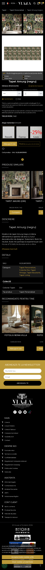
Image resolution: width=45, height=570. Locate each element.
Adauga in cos (9, 144)
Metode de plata (10, 514)
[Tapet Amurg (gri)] (16, 185)
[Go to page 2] (23, 30)
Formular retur (9, 450)
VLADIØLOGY (9, 436)
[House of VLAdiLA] (24, 3)
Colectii (7, 422)
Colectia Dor (24, 270)
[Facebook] (15, 412)
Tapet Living (24, 275)
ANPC (7, 493)
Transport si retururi (11, 517)
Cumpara (16, 212)
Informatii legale (10, 482)
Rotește (7, 76)
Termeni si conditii (11, 454)
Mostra (29, 144)
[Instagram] (20, 412)
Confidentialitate (10, 457)
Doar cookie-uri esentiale (22, 562)
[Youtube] (25, 412)
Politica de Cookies (11, 468)
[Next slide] (40, 193)
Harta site (8, 472)
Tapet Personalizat (17, 10)
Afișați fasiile (8, 78)
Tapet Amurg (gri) (16, 201)
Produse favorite (10, 510)
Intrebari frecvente (11, 489)
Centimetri (8, 99)
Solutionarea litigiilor (12, 496)
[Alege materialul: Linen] (36, 132)
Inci (19, 99)
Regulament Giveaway (12, 465)
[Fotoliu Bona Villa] (16, 319)
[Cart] (38, 3)
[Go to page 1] (21, 30)
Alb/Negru (28, 76)
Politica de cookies (16, 550)
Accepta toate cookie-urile (22, 557)
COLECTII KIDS (10, 426)
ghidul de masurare (36, 86)
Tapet (4, 10)
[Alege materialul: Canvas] (22, 132)
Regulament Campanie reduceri (16, 461)
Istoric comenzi (10, 506)
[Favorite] (42, 3)
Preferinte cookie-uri (22, 566)
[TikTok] (30, 412)
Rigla (26, 78)
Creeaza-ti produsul (11, 433)
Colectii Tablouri (10, 429)
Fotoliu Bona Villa (15, 335)
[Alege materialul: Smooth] (8, 132)
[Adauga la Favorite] (3, 148)
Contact (7, 440)
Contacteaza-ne (10, 485)
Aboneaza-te (22, 383)
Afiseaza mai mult (9, 249)
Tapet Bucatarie (33, 273)
